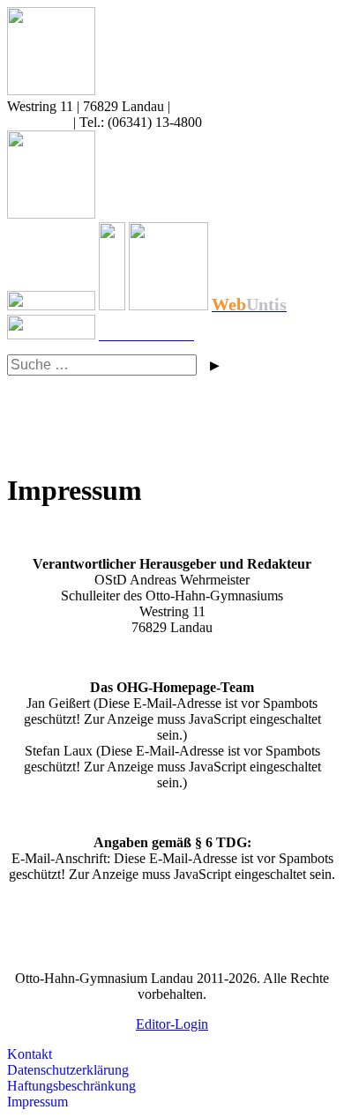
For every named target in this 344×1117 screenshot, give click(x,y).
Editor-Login (172, 1023)
